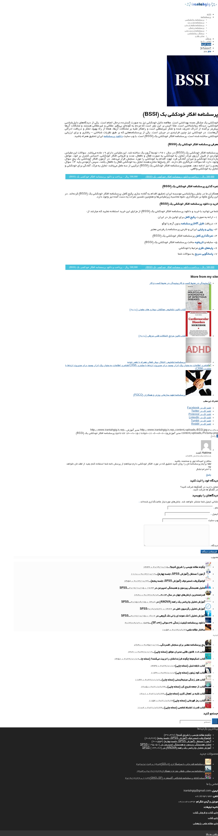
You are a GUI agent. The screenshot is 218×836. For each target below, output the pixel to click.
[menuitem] (112, 14)
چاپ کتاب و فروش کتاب (205, 812)
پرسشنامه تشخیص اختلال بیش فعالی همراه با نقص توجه (156, 362)
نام (215, 508)
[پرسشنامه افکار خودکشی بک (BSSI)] (192, 106)
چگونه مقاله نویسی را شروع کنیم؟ (193, 735)
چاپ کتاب (213, 818)
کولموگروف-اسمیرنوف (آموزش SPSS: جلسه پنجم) (184, 738)
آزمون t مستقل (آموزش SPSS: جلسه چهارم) (187, 741)
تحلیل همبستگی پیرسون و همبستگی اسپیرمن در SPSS (175, 744)
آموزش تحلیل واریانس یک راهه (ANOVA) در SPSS (176, 748)
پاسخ (208, 474)
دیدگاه (214, 545)
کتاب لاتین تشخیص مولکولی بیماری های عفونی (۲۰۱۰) (157, 309)
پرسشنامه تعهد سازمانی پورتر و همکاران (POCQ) (159, 395)
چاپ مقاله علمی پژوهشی (205, 823)
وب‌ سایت (213, 520)
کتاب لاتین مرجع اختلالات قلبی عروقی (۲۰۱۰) (162, 336)
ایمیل (214, 514)
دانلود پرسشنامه (113, 136)
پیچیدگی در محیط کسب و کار (164, 283)
